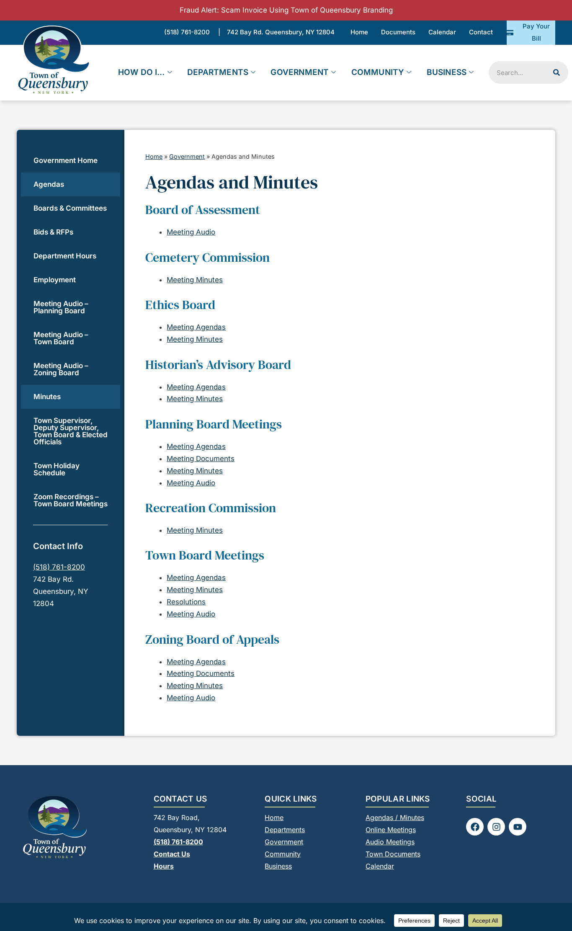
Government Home (65, 160)
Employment (54, 280)
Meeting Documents (200, 458)
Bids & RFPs (53, 232)
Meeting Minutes (195, 280)
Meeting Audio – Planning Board (60, 307)
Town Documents (393, 854)
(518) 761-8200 (59, 567)
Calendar (380, 866)
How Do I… (141, 72)
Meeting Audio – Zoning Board (60, 369)
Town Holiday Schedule (56, 469)
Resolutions (186, 602)
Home (153, 156)
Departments (217, 72)
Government (300, 72)
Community (378, 72)
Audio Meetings (390, 842)
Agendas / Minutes (395, 817)
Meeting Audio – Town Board (60, 338)
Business (447, 72)
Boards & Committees (70, 208)
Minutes (47, 396)
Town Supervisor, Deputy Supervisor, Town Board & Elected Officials (70, 431)
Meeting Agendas (196, 327)
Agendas (48, 184)
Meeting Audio (191, 232)
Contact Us (172, 854)
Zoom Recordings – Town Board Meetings (70, 500)
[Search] (556, 72)
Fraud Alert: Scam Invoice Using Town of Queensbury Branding (286, 10)
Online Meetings (391, 829)
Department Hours (64, 256)
